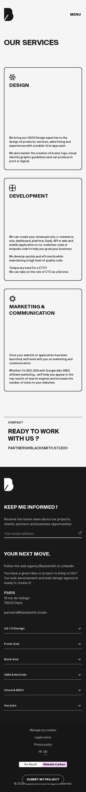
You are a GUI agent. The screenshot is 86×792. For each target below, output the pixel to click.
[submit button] (80, 533)
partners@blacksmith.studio (38, 448)
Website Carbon (54, 764)
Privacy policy (43, 744)
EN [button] (45, 751)
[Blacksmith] (9, 14)
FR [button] (40, 751)
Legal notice (43, 737)
